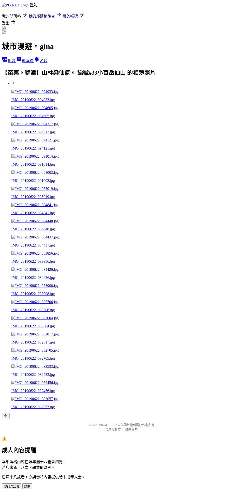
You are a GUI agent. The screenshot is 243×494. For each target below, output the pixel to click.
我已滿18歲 (11, 486)
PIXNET (104, 425)
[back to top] (5, 416)
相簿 (12, 61)
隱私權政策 (113, 429)
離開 (27, 486)
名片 (43, 61)
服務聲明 (131, 429)
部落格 (28, 61)
